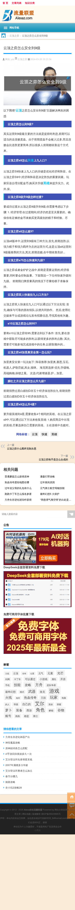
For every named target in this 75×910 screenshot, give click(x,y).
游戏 (54, 690)
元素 (50, 673)
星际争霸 (51, 685)
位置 (32, 673)
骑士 (35, 716)
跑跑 (17, 716)
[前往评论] (71, 805)
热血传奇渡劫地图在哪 (17, 482)
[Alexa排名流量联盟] (37, 14)
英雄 (46, 183)
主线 (7, 673)
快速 (31, 160)
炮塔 (18, 698)
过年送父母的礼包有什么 (18, 488)
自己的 (26, 704)
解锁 (51, 710)
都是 (26, 716)
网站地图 (26, 813)
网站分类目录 (61, 809)
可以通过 (30, 679)
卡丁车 (17, 679)
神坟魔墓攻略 (12, 742)
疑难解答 (36, 813)
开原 (63, 679)
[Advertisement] (37, 872)
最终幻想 (10, 691)
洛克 (42, 691)
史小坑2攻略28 (13, 787)
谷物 (61, 710)
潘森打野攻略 (47, 476)
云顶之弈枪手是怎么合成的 (53, 459)
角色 (40, 709)
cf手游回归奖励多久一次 (18, 753)
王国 (43, 697)
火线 (8, 697)
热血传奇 (30, 697)
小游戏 (43, 679)
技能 (17, 684)
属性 (54, 679)
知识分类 (30, 3)
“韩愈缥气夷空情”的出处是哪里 (57, 499)
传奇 (24, 673)
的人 (7, 704)
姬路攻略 (10, 782)
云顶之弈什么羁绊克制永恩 (21, 448)
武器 (32, 691)
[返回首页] (71, 796)
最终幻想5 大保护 (49, 494)
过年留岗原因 (47, 482)
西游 (29, 710)
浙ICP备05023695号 (51, 813)
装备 (19, 710)
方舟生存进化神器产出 (17, 737)
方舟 (39, 684)
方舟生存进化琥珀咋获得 (18, 499)
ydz (12, 59)
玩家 (54, 697)
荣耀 (59, 704)
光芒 (60, 673)
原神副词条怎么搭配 (16, 748)
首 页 (5, 3)
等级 (16, 704)
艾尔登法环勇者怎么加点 (18, 770)
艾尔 (39, 703)
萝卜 (8, 710)
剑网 (7, 679)
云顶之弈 (14, 35)
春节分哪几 (11, 776)
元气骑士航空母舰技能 (52, 488)
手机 (7, 685)
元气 (40, 673)
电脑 (64, 697)
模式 (22, 691)
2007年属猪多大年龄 (16, 765)
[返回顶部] (71, 814)
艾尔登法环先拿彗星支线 (18, 759)
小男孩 (37, 830)
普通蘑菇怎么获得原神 (17, 476)
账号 (8, 716)
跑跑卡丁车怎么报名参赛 (18, 494)
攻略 (28, 684)
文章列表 (16, 3)
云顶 (19, 110)
